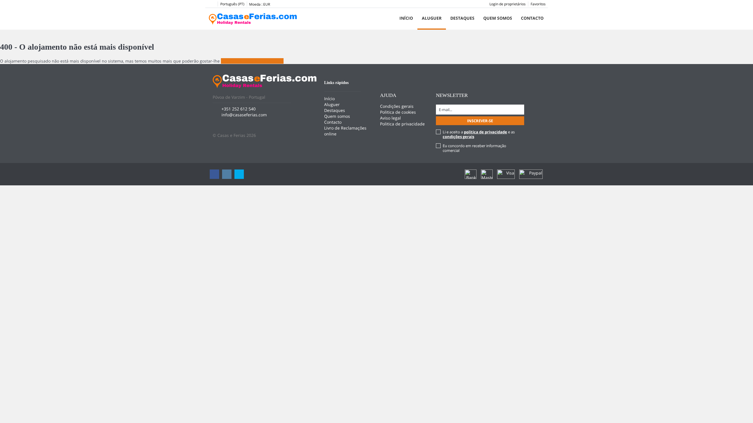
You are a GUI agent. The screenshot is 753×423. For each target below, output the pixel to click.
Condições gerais (397, 106)
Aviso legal (390, 118)
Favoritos (538, 3)
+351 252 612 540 (238, 109)
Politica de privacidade (402, 124)
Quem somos (497, 18)
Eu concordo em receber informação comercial (474, 148)
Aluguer (432, 18)
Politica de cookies (398, 112)
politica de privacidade (485, 132)
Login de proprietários (507, 3)
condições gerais (458, 136)
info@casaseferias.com (244, 115)
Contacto (532, 18)
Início (406, 18)
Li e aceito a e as (479, 134)
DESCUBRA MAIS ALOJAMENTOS (252, 61)
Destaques (462, 18)
